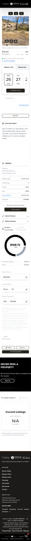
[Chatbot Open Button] (26, 536)
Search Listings (6, 471)
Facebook (5, 509)
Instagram (12, 509)
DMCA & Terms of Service (17, 539)
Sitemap (26, 531)
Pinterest (5, 511)
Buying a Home (6, 474)
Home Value (5, 483)
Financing (5, 480)
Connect (4, 489)
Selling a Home (6, 477)
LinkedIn (26, 509)
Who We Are (5, 486)
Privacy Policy (6, 531)
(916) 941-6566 (6, 506)
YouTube (19, 509)
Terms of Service (17, 531)
